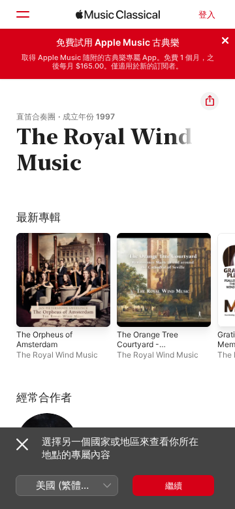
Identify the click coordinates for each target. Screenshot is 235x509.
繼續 (173, 485)
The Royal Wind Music (57, 355)
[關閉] (225, 38)
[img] (118, 14)
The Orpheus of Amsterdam (44, 339)
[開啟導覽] (22, 14)
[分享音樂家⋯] (209, 101)
